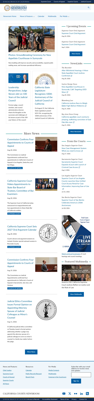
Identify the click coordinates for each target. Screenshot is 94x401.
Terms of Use (64, 399)
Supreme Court (46, 1)
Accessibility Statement (49, 399)
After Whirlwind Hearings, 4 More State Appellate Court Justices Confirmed (75, 73)
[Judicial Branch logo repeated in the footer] (15, 399)
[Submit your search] (88, 7)
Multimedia (52, 374)
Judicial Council (86, 1)
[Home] (25, 8)
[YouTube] (63, 393)
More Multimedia (76, 294)
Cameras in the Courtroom (57, 377)
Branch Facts (30, 377)
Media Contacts (53, 370)
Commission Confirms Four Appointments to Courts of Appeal (20, 142)
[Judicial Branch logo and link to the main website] (16, 1)
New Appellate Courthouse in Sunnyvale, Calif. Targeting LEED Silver (74, 89)
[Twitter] (69, 393)
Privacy (74, 399)
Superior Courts (73, 1)
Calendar (29, 370)
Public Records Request (34, 374)
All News (6, 384)
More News (31, 352)
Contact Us (83, 399)
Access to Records (33, 399)
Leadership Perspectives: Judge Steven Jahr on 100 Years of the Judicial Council (17, 94)
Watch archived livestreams (71, 254)
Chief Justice (7, 370)
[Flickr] (75, 393)
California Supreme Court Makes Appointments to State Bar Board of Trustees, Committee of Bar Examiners (20, 187)
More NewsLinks (76, 131)
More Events (76, 53)
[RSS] (87, 393)
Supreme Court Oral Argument (73, 33)
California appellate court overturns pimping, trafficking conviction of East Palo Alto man (76, 119)
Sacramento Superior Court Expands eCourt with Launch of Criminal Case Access (74, 164)
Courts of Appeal (59, 1)
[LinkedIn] (81, 393)
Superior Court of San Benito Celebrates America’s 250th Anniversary (73, 202)
